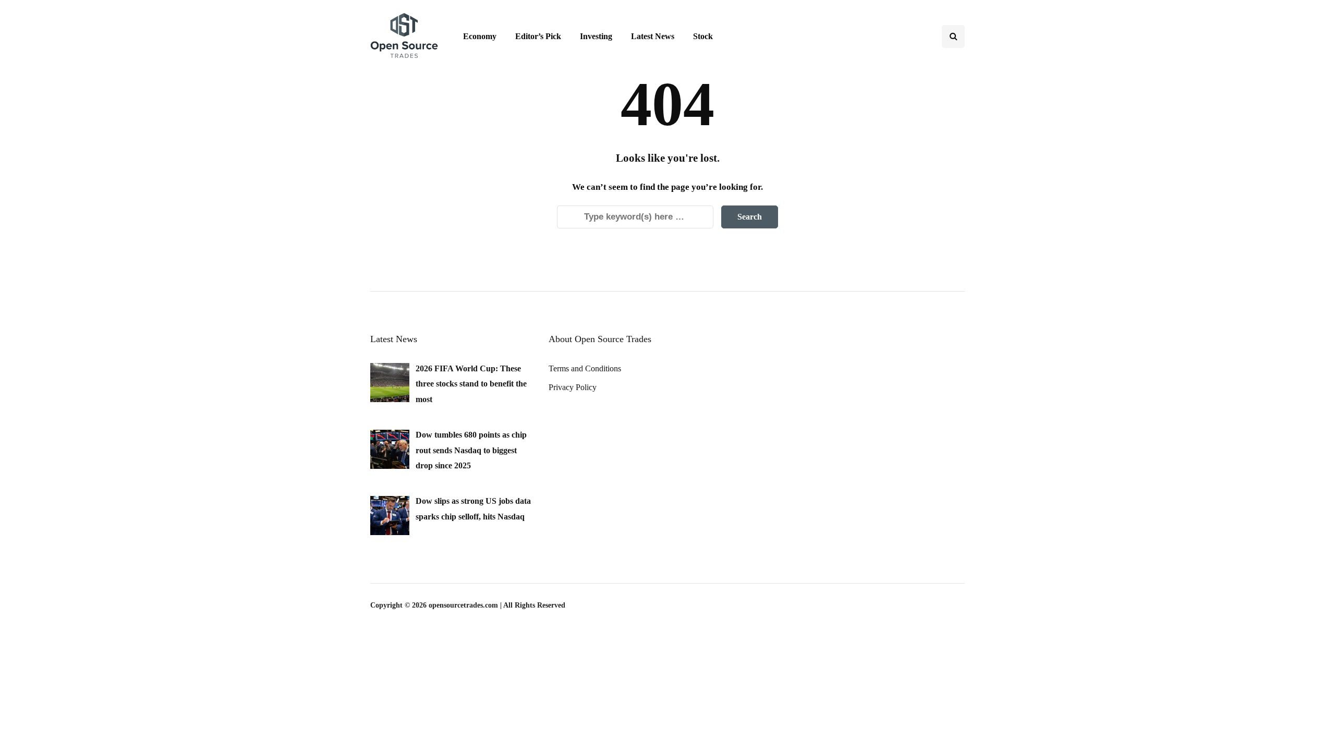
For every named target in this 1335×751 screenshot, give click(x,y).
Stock (703, 36)
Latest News (652, 36)
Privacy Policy (573, 387)
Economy (479, 36)
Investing (596, 36)
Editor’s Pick (538, 36)
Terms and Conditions (585, 368)
